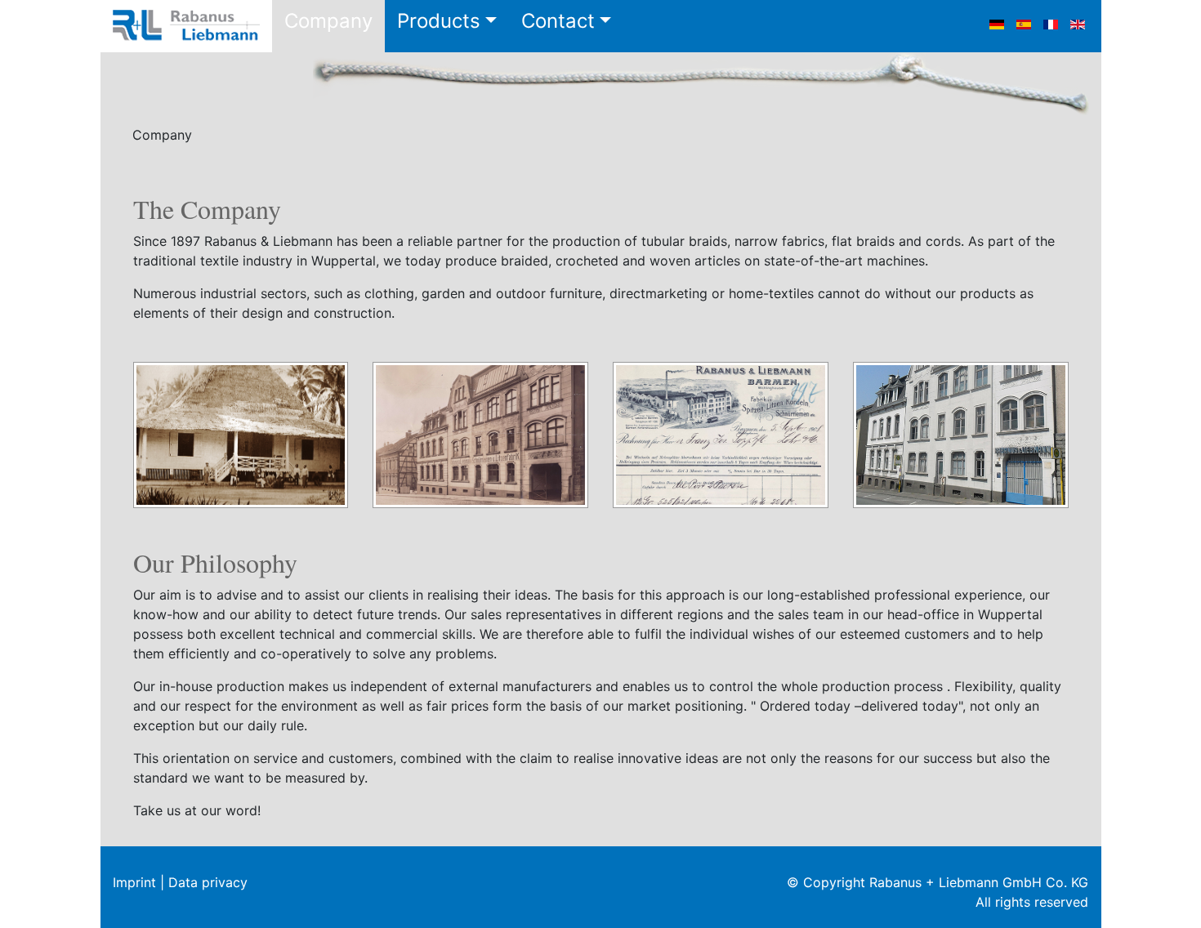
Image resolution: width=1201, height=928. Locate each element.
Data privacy (208, 882)
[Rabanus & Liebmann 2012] (961, 434)
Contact (558, 21)
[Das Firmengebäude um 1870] (480, 434)
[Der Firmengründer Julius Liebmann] (241, 434)
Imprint (134, 882)
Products (438, 21)
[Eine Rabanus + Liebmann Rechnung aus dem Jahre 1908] (720, 434)
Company (328, 21)
